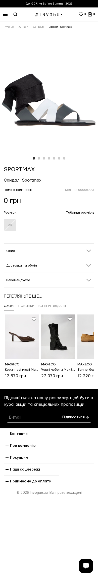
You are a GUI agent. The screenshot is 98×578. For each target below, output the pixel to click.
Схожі (9, 306)
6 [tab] (59, 158)
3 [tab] (44, 158)
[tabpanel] (49, 98)
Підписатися (74, 416)
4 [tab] (49, 158)
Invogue (9, 27)
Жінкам (23, 27)
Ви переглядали (52, 306)
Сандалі (38, 27)
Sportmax (19, 169)
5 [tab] (54, 158)
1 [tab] (34, 158)
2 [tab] (39, 158)
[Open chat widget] (86, 566)
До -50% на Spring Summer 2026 (49, 3)
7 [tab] (64, 158)
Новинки (26, 306)
